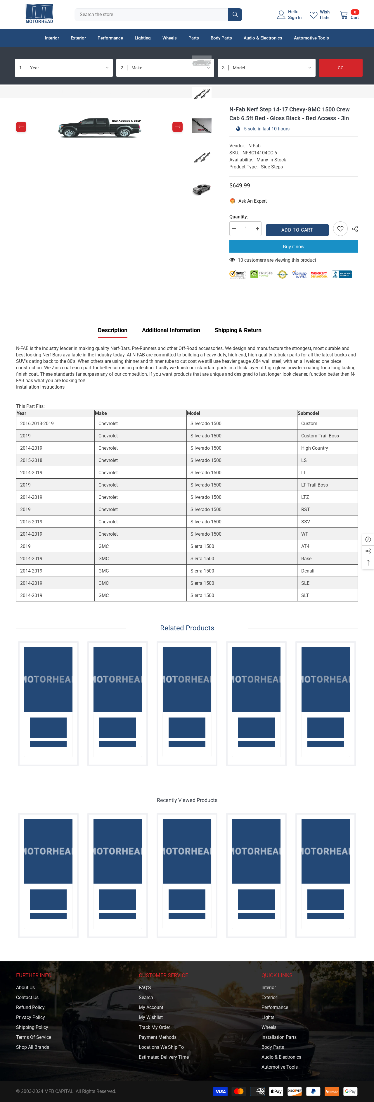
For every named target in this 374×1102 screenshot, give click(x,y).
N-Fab (254, 146)
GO (341, 67)
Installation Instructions (40, 387)
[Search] (158, 14)
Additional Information (171, 330)
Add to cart (297, 230)
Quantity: (238, 217)
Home (22, 92)
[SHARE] (353, 229)
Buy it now (293, 246)
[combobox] (151, 14)
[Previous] (21, 127)
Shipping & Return (238, 330)
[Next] (177, 127)
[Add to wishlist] (340, 228)
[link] (48, 731)
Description (112, 330)
